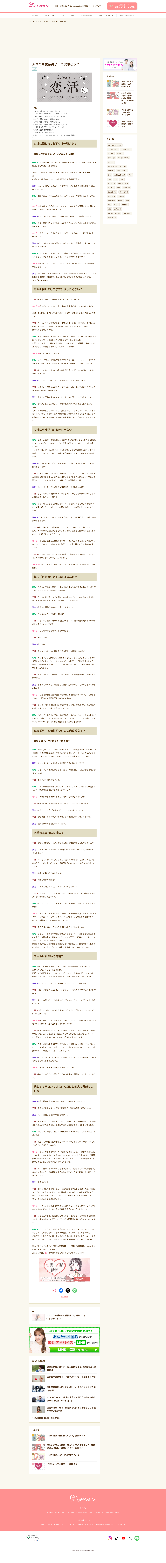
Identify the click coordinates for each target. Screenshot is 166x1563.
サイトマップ (121, 1524)
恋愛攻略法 (111, 200)
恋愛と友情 (111, 196)
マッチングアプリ (123, 158)
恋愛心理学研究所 (86, 15)
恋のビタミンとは (46, 1524)
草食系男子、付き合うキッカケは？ (51, 127)
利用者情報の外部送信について (105, 1524)
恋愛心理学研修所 (81, 1512)
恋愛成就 (121, 196)
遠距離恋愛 (127, 213)
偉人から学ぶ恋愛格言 (127, 15)
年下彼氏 (110, 188)
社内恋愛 (124, 205)
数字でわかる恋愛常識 (106, 15)
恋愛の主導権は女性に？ (44, 129)
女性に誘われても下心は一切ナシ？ (48, 111)
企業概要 (80, 1524)
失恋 (115, 179)
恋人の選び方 (112, 192)
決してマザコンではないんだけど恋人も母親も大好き (55, 135)
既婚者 (120, 200)
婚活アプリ (111, 183)
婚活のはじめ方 (123, 183)
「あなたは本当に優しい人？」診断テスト (66, 1435)
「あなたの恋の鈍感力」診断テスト (63, 1464)
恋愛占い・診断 (49, 15)
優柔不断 (110, 171)
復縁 (118, 188)
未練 (127, 200)
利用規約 (57, 1524)
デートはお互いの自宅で (44, 132)
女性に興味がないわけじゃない (47, 119)
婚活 (72, 15)
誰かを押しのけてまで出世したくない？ (50, 116)
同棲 (130, 175)
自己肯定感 (117, 209)
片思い (116, 205)
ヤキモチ (110, 162)
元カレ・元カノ (121, 171)
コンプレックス (112, 149)
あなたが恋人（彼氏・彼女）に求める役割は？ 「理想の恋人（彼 (127, 98)
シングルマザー (126, 149)
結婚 (109, 209)
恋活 (63, 15)
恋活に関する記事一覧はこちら (47, 1418)
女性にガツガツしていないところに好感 (53, 113)
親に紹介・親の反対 (114, 213)
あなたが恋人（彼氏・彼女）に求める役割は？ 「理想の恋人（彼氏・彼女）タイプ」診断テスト (71, 1446)
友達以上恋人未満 (119, 175)
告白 (109, 179)
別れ (109, 175)
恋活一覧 (64, 1296)
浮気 (109, 205)
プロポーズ (111, 158)
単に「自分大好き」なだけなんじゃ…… (50, 121)
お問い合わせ (89, 1524)
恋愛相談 (35, 15)
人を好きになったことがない (117, 166)
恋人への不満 (124, 192)
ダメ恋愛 (110, 153)
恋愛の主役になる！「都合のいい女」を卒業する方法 (71, 1376)
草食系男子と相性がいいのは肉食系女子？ (51, 124)
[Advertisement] (83, 40)
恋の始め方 (126, 188)
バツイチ (119, 153)
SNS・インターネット (114, 145)
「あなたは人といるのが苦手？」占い (64, 1454)
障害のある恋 (112, 217)
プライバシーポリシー (68, 1524)
